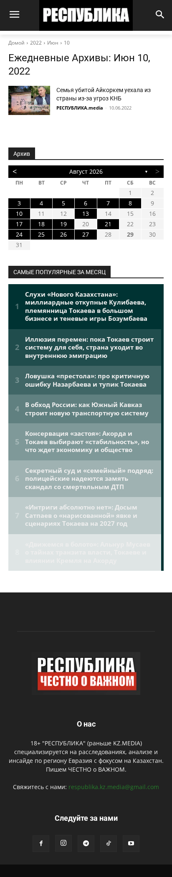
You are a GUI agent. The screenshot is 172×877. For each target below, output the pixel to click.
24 (19, 234)
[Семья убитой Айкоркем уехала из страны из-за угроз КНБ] (29, 100)
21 (108, 224)
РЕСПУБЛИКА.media (79, 108)
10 (67, 42)
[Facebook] (41, 843)
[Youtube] (131, 843)
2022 (36, 42)
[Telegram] (86, 843)
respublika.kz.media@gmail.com (113, 787)
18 (41, 224)
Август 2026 (86, 171)
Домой (16, 42)
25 (41, 234)
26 (63, 234)
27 (85, 234)
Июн (52, 42)
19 (63, 224)
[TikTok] (108, 843)
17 (19, 224)
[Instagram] (63, 843)
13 (85, 213)
